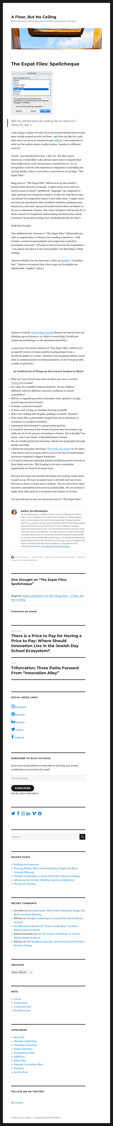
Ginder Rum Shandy (42, 332)
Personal (71, 557)
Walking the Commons (26, 864)
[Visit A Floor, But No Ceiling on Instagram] (23, 814)
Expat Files (49, 557)
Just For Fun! (61, 557)
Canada (81, 557)
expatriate (32, 560)
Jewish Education (23, 1048)
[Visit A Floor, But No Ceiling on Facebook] (18, 814)
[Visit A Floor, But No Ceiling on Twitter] (13, 814)
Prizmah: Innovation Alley (28, 1064)
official (58, 140)
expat (24, 560)
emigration (16, 560)
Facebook (19, 737)
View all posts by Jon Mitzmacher (55, 546)
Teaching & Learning (25, 1045)
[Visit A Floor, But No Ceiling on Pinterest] (40, 814)
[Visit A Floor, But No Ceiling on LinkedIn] (28, 814)
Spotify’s (66, 260)
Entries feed (20, 1002)
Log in (17, 999)
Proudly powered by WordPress (47, 1118)
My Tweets (17, 1102)
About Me (19, 1037)
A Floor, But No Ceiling (33, 17)
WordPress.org (22, 1010)
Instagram (20, 707)
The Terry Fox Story (58, 448)
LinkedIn (20, 722)
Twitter (19, 730)
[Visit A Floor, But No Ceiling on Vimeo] (34, 814)
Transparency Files (24, 1052)
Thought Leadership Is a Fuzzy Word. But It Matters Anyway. (47, 876)
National (16, 383)
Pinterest (20, 714)
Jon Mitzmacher (22, 557)
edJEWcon (19, 1056)
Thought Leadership (25, 1041)
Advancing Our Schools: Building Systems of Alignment (44, 880)
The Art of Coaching (25, 883)
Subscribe (23, 788)
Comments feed (22, 1006)
